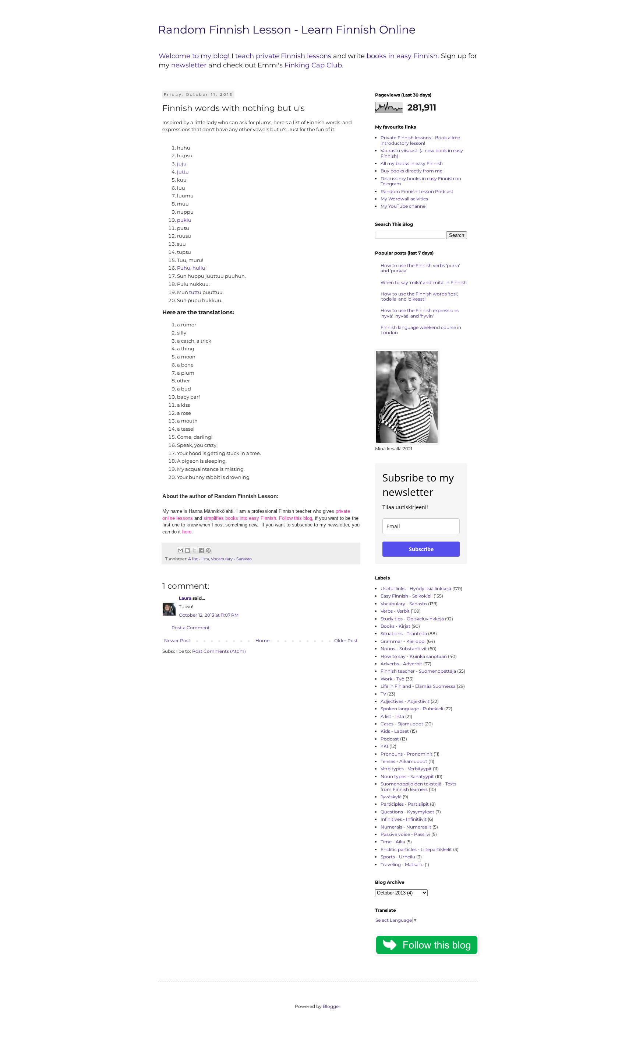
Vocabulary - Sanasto (231, 559)
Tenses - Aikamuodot (404, 761)
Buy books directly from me (411, 171)
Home (262, 640)
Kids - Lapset (395, 731)
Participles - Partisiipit (405, 804)
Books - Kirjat (395, 626)
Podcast (390, 739)
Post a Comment (191, 627)
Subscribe (421, 549)
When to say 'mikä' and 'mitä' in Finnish (424, 282)
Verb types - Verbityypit (406, 768)
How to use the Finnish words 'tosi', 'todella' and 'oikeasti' (419, 296)
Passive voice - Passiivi (405, 834)
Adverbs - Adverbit (401, 663)
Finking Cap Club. (314, 65)
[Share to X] (194, 550)
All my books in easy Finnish (412, 163)
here (186, 532)
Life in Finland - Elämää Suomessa (418, 686)
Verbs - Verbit (395, 611)
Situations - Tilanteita (404, 633)
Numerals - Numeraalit (406, 827)
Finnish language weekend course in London (421, 330)
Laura (185, 598)
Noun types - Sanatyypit (407, 776)
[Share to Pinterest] (208, 550)
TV (383, 694)
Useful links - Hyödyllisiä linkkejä (416, 588)
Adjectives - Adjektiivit (405, 701)
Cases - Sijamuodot (402, 723)
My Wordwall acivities (404, 199)
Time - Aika (393, 841)
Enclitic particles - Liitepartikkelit (416, 849)
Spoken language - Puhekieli (412, 708)
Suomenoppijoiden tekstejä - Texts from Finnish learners (418, 786)
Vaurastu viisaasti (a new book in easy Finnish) (422, 153)
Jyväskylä (391, 796)
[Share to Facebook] (201, 550)
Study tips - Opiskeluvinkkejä (412, 618)
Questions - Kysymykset (407, 812)
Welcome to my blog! (194, 56)
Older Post (346, 640)
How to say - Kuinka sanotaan (414, 656)
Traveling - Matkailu (402, 864)
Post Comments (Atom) (219, 651)
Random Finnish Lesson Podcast (417, 191)
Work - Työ (392, 679)
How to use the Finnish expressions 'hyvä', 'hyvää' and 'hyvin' (420, 313)
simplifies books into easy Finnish (240, 518)
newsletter (189, 65)
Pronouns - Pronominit (406, 754)
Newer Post (177, 640)
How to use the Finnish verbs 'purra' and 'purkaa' (420, 268)
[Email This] (180, 550)
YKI (384, 746)
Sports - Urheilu (398, 856)
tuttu (195, 292)
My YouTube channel (404, 206)
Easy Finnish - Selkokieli (406, 596)
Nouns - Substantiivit (404, 648)
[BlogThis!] (187, 550)
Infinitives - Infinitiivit (404, 819)
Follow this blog (295, 518)
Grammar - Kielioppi (403, 641)
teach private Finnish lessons (283, 56)
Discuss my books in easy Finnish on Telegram (421, 181)
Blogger (331, 1006)
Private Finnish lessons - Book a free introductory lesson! (420, 140)
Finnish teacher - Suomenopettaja (418, 671)
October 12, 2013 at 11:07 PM (209, 615)
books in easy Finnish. (403, 56)
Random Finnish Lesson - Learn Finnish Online (287, 29)
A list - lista (198, 559)
